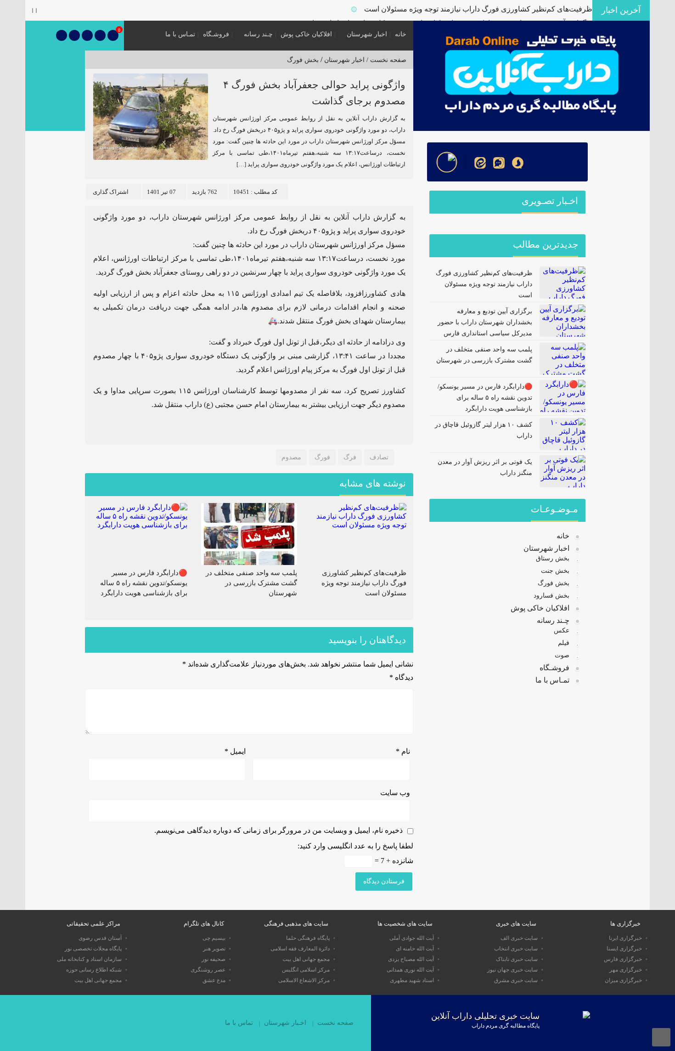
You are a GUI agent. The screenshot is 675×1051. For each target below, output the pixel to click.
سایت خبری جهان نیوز (512, 969)
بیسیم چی (213, 938)
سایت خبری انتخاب (516, 948)
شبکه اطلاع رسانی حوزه (94, 969)
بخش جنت (555, 570)
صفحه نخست (335, 1022)
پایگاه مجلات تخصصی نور (93, 948)
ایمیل (235, 751)
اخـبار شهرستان (285, 1022)
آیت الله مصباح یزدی (411, 959)
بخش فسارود (551, 595)
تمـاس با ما (180, 34)
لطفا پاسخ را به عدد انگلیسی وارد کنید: (355, 846)
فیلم (563, 642)
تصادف (379, 457)
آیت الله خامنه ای (415, 948)
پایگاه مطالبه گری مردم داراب (506, 1026)
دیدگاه (401, 677)
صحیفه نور (213, 959)
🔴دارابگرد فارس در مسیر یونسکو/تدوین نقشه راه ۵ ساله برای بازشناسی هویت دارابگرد (143, 583)
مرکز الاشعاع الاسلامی (304, 980)
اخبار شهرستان (367, 34)
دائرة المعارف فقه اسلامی (300, 948)
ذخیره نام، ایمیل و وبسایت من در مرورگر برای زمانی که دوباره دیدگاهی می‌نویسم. (278, 830)
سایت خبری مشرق (516, 980)
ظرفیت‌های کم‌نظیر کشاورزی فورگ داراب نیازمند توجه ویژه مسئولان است (478, 9)
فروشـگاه (216, 34)
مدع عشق (213, 980)
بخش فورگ (303, 60)
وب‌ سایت (395, 793)
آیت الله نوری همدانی (410, 969)
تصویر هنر (214, 948)
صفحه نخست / (385, 60)
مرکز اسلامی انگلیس (306, 969)
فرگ (349, 457)
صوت (562, 655)
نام (403, 751)
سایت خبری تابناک (517, 959)
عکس (561, 630)
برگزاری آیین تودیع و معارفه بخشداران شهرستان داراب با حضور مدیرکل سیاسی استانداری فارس (485, 322)
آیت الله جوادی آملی (411, 938)
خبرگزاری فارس (623, 959)
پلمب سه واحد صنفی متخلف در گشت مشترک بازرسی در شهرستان (251, 583)
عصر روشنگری (208, 969)
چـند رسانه (258, 34)
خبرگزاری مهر (625, 969)
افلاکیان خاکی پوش (306, 34)
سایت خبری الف (519, 938)
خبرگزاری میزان (623, 980)
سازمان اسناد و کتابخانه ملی (89, 959)
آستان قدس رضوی (100, 938)
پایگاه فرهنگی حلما (308, 938)
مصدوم (291, 457)
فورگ (322, 457)
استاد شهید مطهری (412, 980)
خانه (400, 34)
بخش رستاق (552, 558)
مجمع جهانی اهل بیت (306, 959)
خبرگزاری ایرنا (625, 938)
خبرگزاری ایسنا (624, 948)
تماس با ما (239, 1022)
